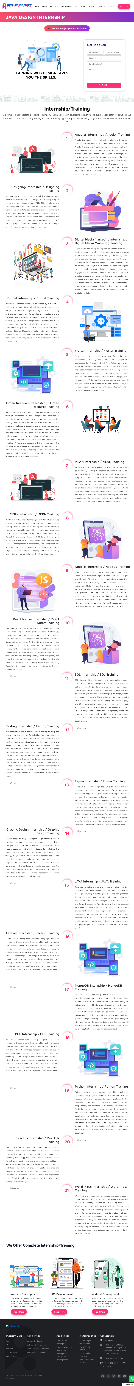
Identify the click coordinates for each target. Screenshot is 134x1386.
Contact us (101, 6)
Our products (67, 6)
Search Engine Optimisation (85, 1342)
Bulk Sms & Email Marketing (86, 1360)
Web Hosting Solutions (36, 1352)
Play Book (124, 6)
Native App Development (62, 1358)
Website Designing (34, 1341)
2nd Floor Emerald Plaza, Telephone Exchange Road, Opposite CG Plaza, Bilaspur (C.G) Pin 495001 (115, 1349)
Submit (103, 85)
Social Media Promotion (84, 1354)
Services (9, 1348)
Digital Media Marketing (84, 1348)
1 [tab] (38, 85)
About (44, 6)
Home (37, 6)
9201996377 (119, 1363)
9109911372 (108, 1363)
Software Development (36, 1345)
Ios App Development (65, 1347)
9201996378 (105, 1366)
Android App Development (62, 1342)
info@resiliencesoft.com (113, 1358)
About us (9, 1345)
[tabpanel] (40, 80)
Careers (91, 6)
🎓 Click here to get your (67, 28)
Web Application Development (39, 1348)
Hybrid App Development (62, 1352)
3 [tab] (43, 85)
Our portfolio (80, 6)
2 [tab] (41, 85)
